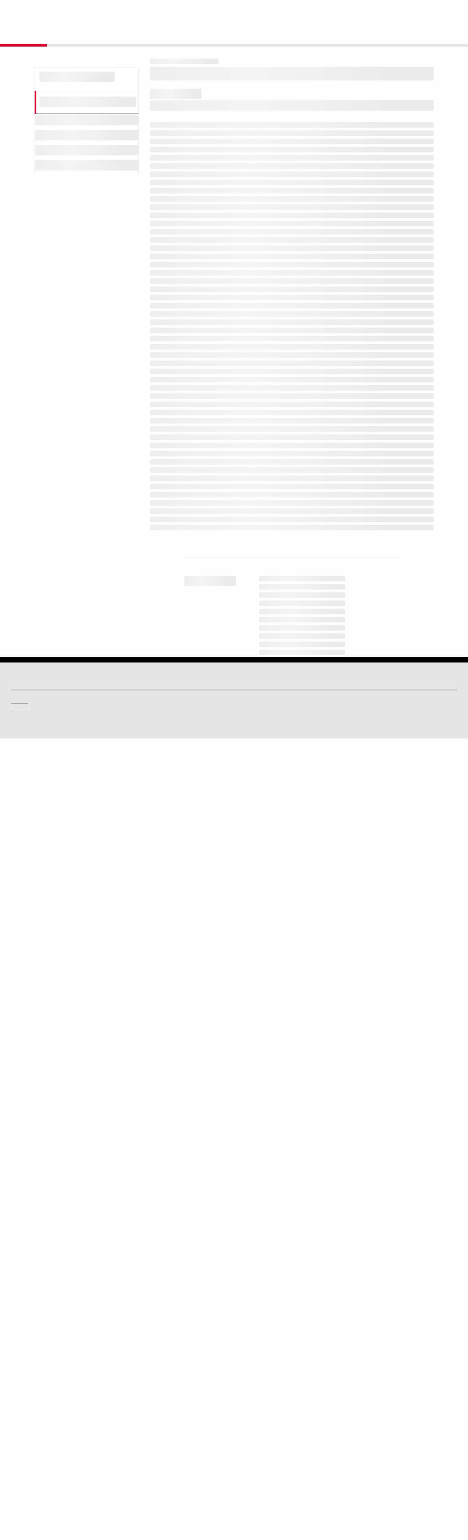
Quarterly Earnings (142, 1463)
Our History (21, 1453)
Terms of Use (208, 1502)
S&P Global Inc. (35, 1418)
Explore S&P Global (88, 11)
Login (448, 10)
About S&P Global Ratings (35, 1398)
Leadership (364, 1463)
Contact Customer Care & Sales (269, 1443)
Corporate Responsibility (377, 1453)
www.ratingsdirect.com (182, 1146)
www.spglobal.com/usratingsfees (196, 1165)
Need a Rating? (434, 33)
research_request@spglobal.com (262, 1222)
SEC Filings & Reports (146, 1472)
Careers (361, 1443)
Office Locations (254, 1472)
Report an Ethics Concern (263, 1463)
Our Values (21, 1443)
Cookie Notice (239, 1502)
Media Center (138, 1398)
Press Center (23, 1472)
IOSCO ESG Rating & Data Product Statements (397, 1472)
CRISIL (246, 1398)
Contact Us (413, 10)
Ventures (19, 1463)
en (381, 10)
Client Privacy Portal (308, 1502)
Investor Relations (142, 1443)
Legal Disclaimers (174, 1502)
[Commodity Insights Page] (240, 1343)
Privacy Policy (271, 1502)
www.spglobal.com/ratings (341, 1136)
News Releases (140, 1453)
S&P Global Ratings (41, 1372)
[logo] (29, 11)
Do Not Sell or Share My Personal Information (375, 1502)
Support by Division (257, 1453)
